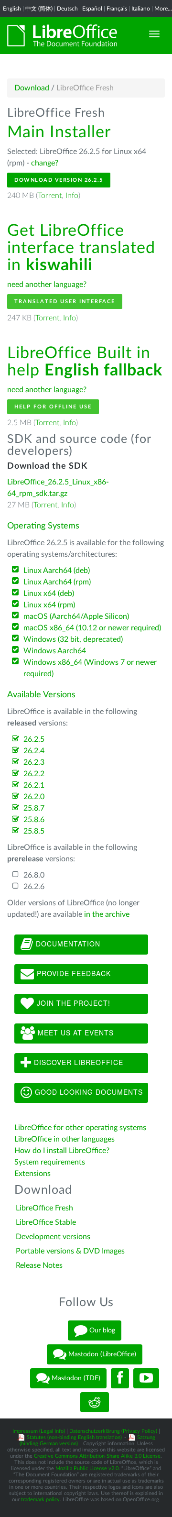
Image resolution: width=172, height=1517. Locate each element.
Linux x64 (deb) (48, 593)
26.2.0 (33, 797)
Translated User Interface (64, 301)
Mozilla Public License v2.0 (86, 1468)
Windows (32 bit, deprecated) (73, 639)
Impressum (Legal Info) (38, 1431)
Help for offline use (53, 406)
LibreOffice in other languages (64, 1139)
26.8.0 (33, 875)
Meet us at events (74, 1032)
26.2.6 (33, 886)
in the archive (106, 914)
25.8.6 (33, 820)
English (12, 8)
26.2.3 (33, 762)
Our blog (101, 1330)
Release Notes (39, 1265)
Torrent (50, 195)
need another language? (46, 284)
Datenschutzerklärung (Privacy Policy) (113, 1431)
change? (44, 163)
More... (163, 8)
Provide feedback (72, 973)
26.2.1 (33, 785)
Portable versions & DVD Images (70, 1251)
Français (117, 8)
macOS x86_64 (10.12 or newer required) (92, 628)
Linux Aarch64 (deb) (56, 570)
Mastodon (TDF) (75, 1377)
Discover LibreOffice (77, 1062)
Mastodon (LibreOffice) (101, 1354)
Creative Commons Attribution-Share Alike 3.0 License (97, 1456)
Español (92, 8)
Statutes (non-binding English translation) (74, 1437)
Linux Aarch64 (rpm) (57, 582)
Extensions (32, 1173)
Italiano (140, 8)
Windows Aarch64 (54, 651)
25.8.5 (33, 831)
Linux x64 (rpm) (49, 605)
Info (71, 195)
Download (31, 88)
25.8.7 (33, 808)
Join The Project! (72, 1003)
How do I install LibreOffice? (61, 1150)
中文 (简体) (39, 8)
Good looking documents (87, 1092)
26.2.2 (33, 774)
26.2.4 (33, 751)
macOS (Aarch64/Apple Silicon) (76, 616)
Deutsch (67, 8)
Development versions (53, 1237)
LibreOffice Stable (46, 1222)
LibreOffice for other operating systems (80, 1128)
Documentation (66, 943)
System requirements (50, 1162)
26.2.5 (33, 739)
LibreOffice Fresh (44, 1208)
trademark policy (40, 1499)
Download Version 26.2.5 (58, 180)
